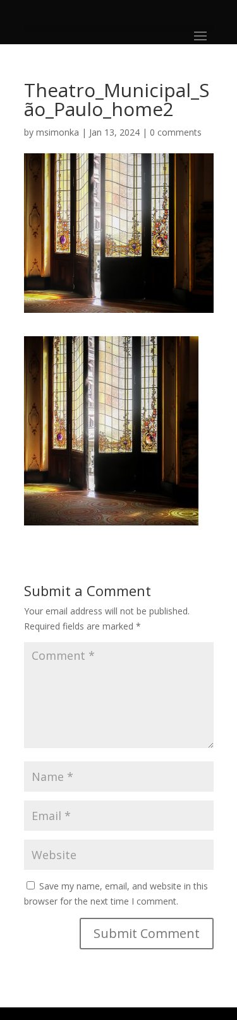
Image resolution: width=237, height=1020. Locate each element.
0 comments (176, 132)
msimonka (57, 132)
